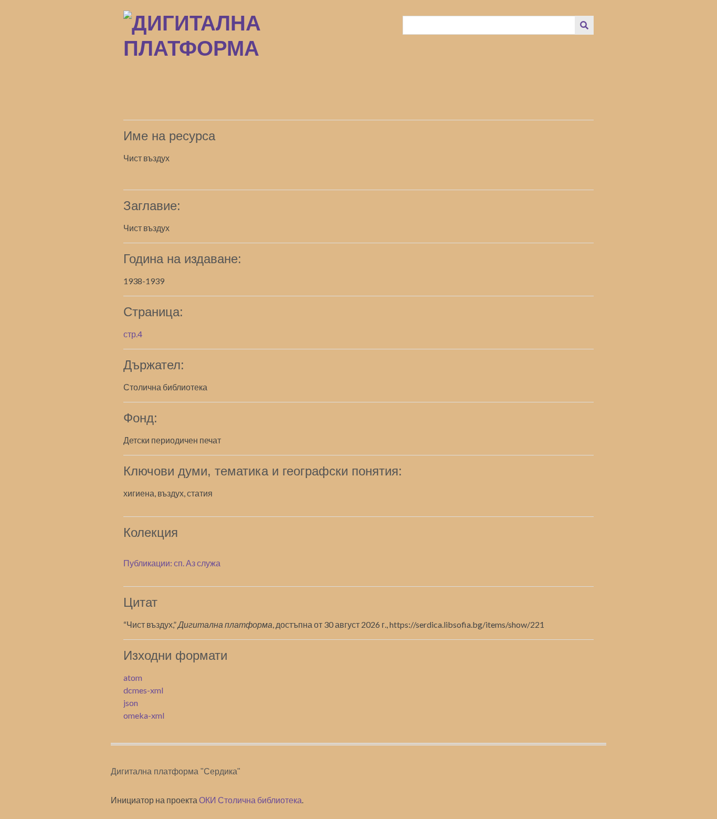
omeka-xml (143, 715)
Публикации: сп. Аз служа (171, 563)
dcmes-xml (143, 690)
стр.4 (132, 334)
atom (132, 677)
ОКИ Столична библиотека (250, 800)
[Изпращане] (584, 25)
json (130, 703)
